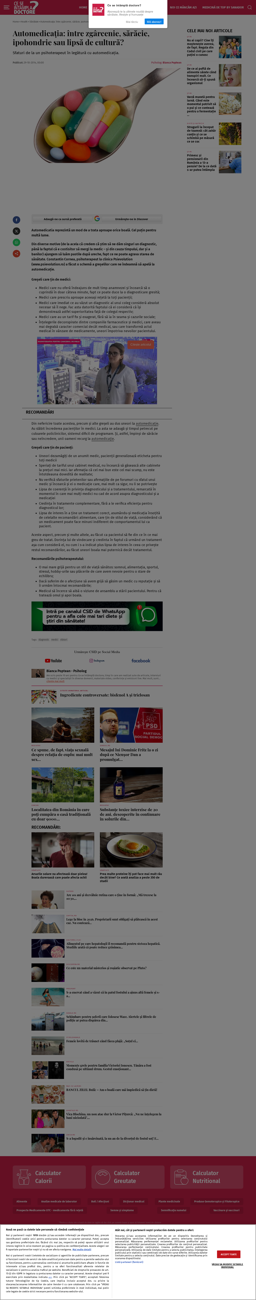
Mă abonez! (154, 21)
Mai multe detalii (82, 1249)
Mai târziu (132, 21)
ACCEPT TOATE (229, 1254)
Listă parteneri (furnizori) (129, 1262)
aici (50, 1277)
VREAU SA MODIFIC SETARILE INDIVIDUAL (227, 1266)
